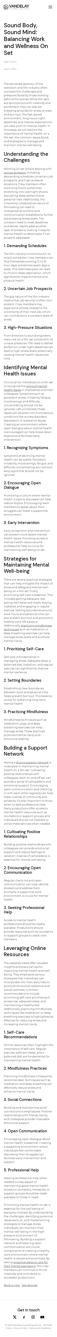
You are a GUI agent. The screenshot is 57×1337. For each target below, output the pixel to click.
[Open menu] (50, 7)
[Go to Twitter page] (15, 1317)
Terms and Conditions (40, 1328)
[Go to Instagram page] (33, 1317)
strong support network (32, 762)
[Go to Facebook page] (24, 1317)
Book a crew (12, 1285)
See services (29, 1285)
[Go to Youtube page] (42, 1317)
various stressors (15, 172)
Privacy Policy (21, 1328)
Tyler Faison (10, 61)
